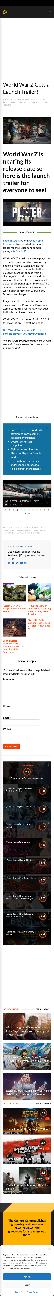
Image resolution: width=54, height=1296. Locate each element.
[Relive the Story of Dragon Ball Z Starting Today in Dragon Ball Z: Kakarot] (39, 600)
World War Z (17, 251)
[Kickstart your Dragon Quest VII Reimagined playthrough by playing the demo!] (27, 1069)
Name (6, 706)
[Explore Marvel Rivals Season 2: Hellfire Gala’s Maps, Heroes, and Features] (27, 1098)
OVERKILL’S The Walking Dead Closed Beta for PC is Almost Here (39, 624)
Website (8, 729)
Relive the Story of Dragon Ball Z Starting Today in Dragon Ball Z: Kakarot (39, 609)
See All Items (42, 1103)
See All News (42, 1009)
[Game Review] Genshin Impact (20, 806)
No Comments (12, 102)
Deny (27, 1285)
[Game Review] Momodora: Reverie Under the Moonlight (19, 897)
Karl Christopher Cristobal (17, 99)
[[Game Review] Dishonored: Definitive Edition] (27, 1193)
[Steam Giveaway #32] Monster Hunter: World (14, 608)
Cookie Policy (20, 1292)
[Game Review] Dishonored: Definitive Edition (19, 789)
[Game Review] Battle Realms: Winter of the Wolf (20, 915)
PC (42, 102)
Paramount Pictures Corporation (31, 530)
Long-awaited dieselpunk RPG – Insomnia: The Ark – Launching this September (13, 646)
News (38, 102)
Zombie (36, 533)
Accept (27, 1276)
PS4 (45, 102)
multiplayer (9, 530)
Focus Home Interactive (31, 527)
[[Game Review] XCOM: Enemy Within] (27, 1133)
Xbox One (7, 105)
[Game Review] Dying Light (18, 860)
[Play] (27, 212)
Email (6, 717)
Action (9, 527)
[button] (49, 1249)
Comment (9, 679)
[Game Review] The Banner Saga (21, 878)
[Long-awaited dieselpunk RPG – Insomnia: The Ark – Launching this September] (14, 635)
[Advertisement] (27, 47)
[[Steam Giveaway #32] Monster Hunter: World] (14, 600)
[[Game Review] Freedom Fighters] (27, 1163)
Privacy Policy (32, 1292)
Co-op (16, 527)
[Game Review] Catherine (18, 842)
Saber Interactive (13, 240)
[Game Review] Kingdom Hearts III (27, 778)
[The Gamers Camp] (5, 14)
